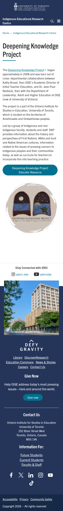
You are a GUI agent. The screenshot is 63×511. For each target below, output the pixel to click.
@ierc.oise (22, 274)
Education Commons (20, 362)
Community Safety (41, 499)
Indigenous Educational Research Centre (23, 21)
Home (6, 32)
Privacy (24, 499)
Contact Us (37, 367)
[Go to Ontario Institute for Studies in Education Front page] (31, 7)
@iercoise (45, 274)
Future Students (31, 455)
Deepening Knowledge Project (26, 70)
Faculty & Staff (32, 464)
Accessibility (10, 499)
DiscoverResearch (36, 357)
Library (17, 357)
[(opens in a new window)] (31, 208)
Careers (23, 367)
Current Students (31, 460)
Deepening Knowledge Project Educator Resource (30, 170)
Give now (32, 397)
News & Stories (46, 362)
